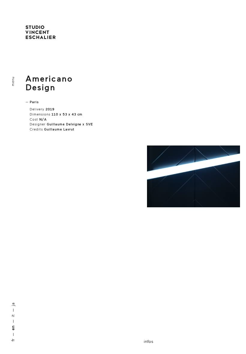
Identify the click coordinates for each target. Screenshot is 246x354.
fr (12, 340)
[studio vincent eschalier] (41, 34)
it (12, 315)
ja (12, 304)
